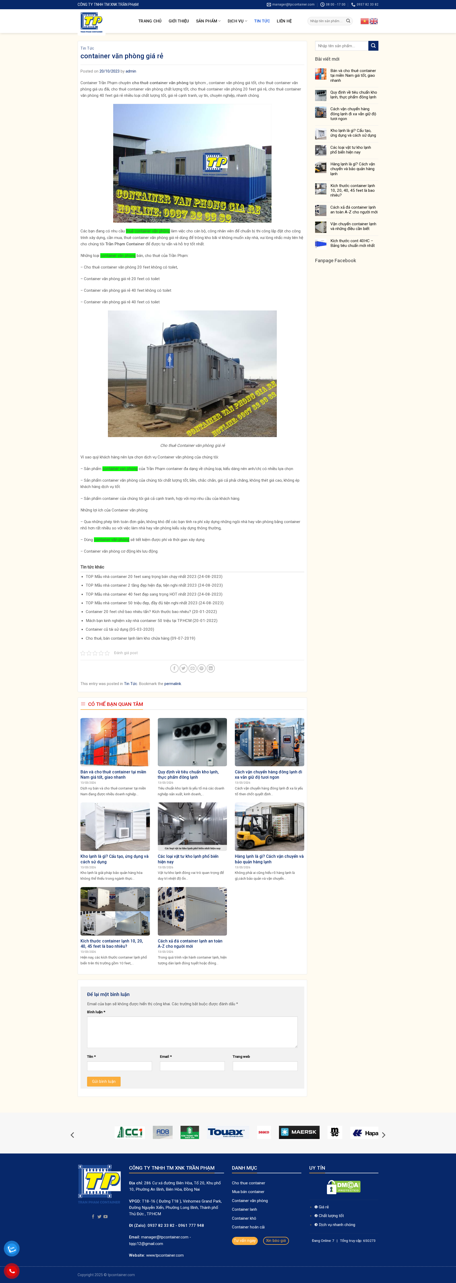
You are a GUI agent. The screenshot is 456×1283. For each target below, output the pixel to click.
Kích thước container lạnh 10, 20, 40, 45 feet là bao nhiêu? (352, 190)
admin (131, 71)
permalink (172, 683)
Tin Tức (262, 21)
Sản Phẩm (206, 21)
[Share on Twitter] (183, 668)
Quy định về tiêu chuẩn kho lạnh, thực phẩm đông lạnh (353, 94)
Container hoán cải (248, 1227)
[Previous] (73, 1135)
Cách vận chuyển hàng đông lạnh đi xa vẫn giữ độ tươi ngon (353, 114)
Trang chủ (150, 21)
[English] (373, 21)
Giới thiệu (179, 21)
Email (166, 1056)
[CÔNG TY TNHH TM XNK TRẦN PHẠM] (104, 22)
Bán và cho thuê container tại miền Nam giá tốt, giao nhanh (353, 75)
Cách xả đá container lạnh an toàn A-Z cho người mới (354, 209)
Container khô (244, 1218)
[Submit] (348, 21)
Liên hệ (284, 21)
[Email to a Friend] (192, 668)
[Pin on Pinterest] (201, 668)
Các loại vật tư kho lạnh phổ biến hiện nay (350, 150)
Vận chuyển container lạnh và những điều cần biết (353, 226)
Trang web (241, 1056)
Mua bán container (248, 1191)
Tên (91, 1056)
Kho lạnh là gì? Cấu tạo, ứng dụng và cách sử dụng (353, 133)
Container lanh (244, 1209)
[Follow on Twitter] (99, 1217)
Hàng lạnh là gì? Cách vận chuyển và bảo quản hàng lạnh (352, 169)
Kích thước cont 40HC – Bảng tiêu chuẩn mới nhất (352, 243)
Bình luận (96, 1012)
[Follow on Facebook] (93, 1217)
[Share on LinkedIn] (211, 668)
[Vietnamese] (364, 21)
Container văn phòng (250, 1200)
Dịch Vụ (236, 21)
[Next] (383, 1135)
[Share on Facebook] (174, 668)
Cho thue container (249, 1183)
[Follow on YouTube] (105, 1217)
